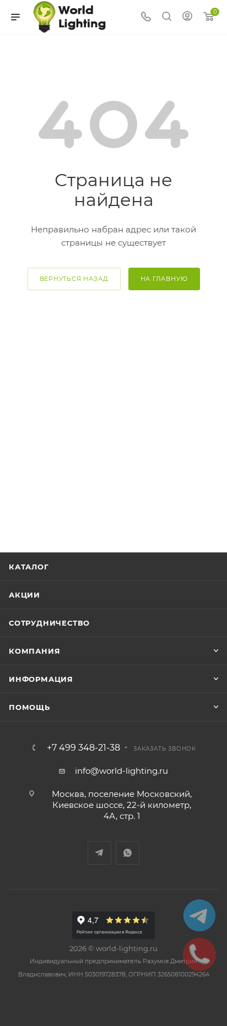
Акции (24, 594)
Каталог (29, 566)
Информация (41, 679)
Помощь (29, 707)
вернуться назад (74, 279)
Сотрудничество (49, 622)
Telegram (99, 853)
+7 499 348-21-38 (83, 747)
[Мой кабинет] (187, 17)
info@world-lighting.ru (121, 771)
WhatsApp (127, 853)
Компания (34, 651)
